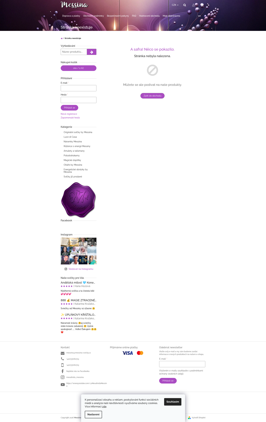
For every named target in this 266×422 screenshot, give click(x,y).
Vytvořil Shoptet (198, 418)
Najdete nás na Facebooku (77, 371)
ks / (78, 68)
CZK (174, 5)
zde (104, 406)
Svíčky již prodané (73, 176)
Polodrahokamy (72, 155)
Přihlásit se (69, 107)
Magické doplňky (72, 160)
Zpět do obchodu (152, 96)
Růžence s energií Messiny (77, 146)
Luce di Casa (70, 137)
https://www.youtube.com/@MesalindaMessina (86, 384)
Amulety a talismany (74, 151)
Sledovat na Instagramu (81, 269)
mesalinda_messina (75, 377)
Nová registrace (69, 114)
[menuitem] (71, 16)
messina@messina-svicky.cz (78, 353)
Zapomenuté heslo (70, 117)
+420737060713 (72, 359)
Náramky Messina (73, 141)
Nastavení (93, 414)
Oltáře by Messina (73, 165)
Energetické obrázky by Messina (76, 170)
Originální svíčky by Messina (78, 132)
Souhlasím (172, 401)
